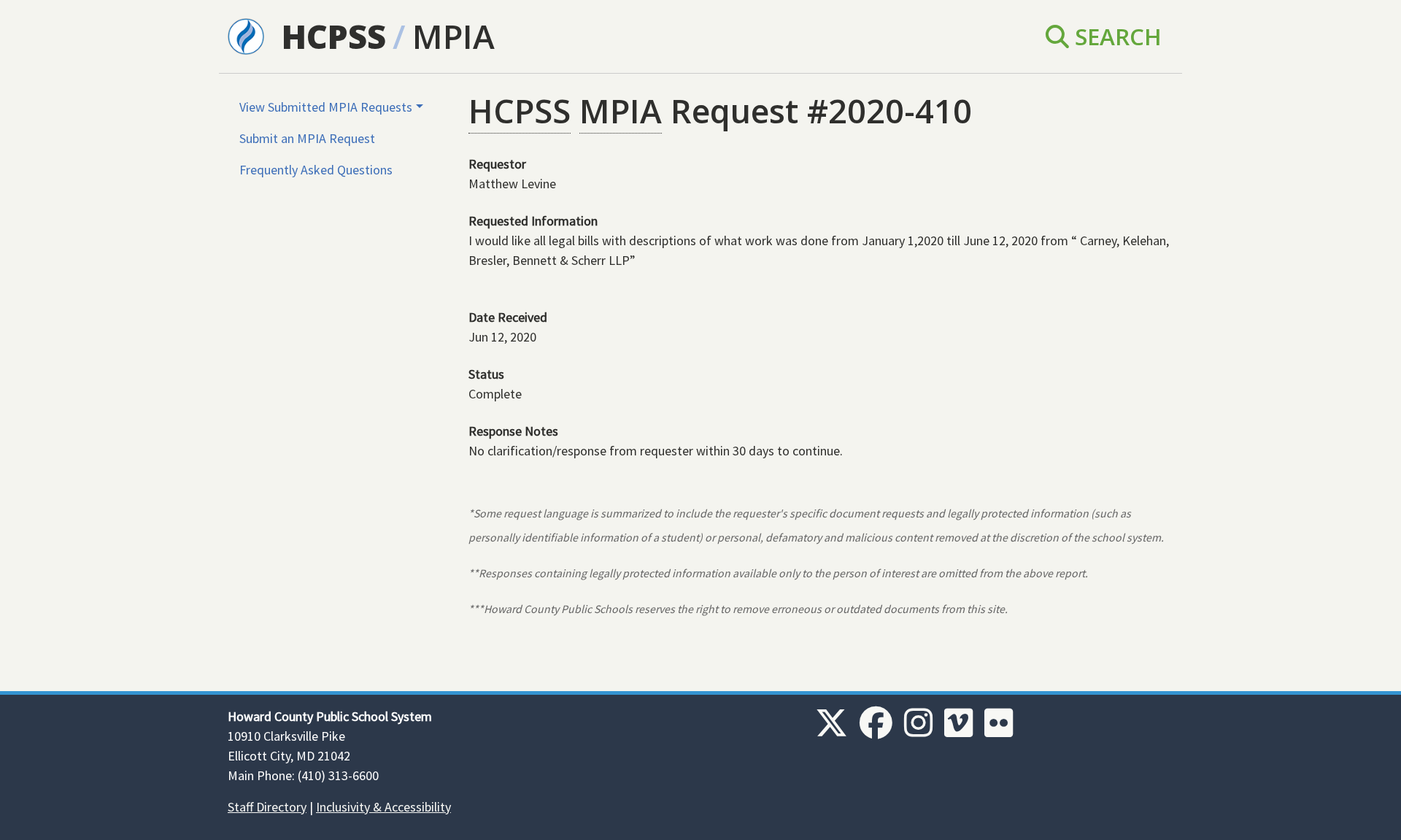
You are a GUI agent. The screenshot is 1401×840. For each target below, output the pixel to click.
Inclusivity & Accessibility (383, 806)
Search (1115, 36)
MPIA (453, 36)
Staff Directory (267, 806)
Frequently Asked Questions (316, 169)
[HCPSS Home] (246, 35)
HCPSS (334, 36)
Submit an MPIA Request (307, 138)
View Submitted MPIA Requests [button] (325, 107)
